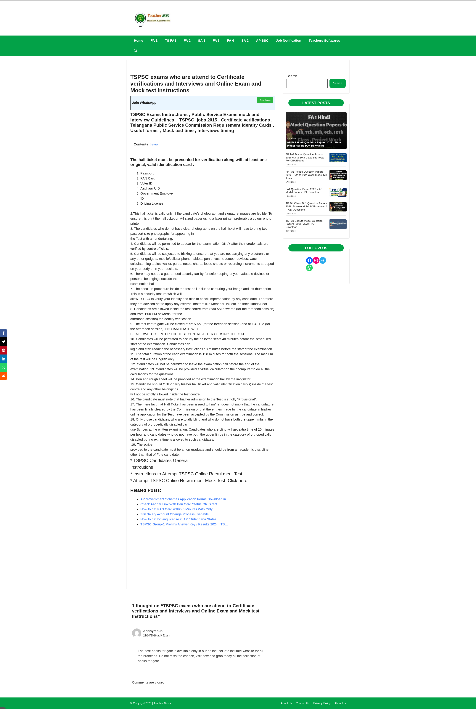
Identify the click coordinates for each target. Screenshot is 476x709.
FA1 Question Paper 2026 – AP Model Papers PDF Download (304, 191)
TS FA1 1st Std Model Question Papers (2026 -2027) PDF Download (304, 224)
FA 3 (216, 40)
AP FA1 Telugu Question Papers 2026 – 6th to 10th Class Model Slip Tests (306, 174)
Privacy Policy (322, 703)
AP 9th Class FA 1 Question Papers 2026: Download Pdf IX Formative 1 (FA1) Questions (306, 206)
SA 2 (245, 40)
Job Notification (288, 40)
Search (292, 76)
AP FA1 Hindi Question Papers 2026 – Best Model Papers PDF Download (314, 144)
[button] (135, 51)
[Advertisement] (202, 558)
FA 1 (154, 40)
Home (138, 40)
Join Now (265, 100)
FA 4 (230, 40)
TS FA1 (170, 40)
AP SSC (262, 40)
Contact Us (303, 703)
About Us (286, 703)
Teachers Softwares (324, 40)
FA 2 (187, 40)
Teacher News (162, 703)
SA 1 (201, 40)
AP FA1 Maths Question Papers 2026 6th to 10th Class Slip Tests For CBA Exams (305, 157)
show (155, 144)
